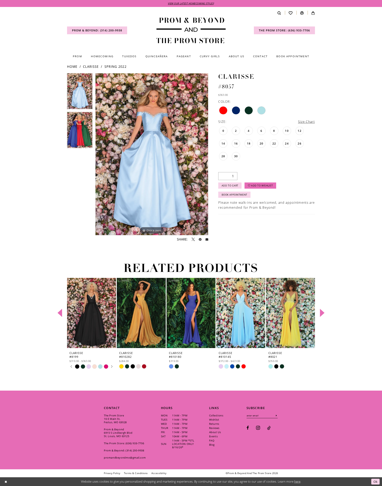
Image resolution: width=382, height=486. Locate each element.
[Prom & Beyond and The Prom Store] (191, 30)
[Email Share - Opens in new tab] (207, 239)
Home (72, 66)
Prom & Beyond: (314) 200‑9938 (124, 450)
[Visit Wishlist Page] (290, 12)
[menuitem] (97, 30)
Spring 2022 (115, 66)
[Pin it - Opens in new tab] (200, 239)
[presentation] (91, 313)
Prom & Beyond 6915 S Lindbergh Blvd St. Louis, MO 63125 (118, 433)
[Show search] (279, 12)
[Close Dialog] (5, 481)
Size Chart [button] (306, 121)
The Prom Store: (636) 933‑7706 (124, 443)
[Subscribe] (276, 415)
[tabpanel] (80, 92)
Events (213, 436)
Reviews (214, 428)
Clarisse (91, 66)
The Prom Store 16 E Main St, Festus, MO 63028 (115, 419)
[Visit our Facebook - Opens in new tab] (248, 428)
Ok (375, 481)
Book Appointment (234, 194)
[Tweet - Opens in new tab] (193, 239)
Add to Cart (230, 185)
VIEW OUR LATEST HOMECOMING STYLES (191, 3)
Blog (212, 444)
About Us (215, 432)
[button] (302, 12)
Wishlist (214, 419)
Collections (216, 415)
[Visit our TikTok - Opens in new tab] (269, 428)
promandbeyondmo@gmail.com (125, 457)
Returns (214, 424)
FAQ (211, 440)
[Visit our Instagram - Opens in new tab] (258, 427)
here (297, 481)
